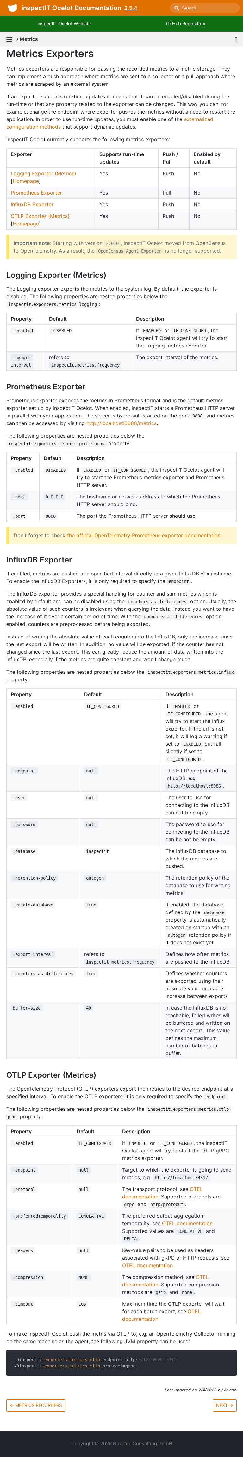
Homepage (26, 181)
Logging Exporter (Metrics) (43, 173)
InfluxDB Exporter (32, 204)
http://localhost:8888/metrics (121, 423)
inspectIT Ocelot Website (64, 23)
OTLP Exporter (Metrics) (40, 216)
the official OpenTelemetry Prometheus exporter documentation (144, 535)
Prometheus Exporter (36, 192)
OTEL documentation (187, 1223)
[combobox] (205, 8)
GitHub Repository (185, 23)
